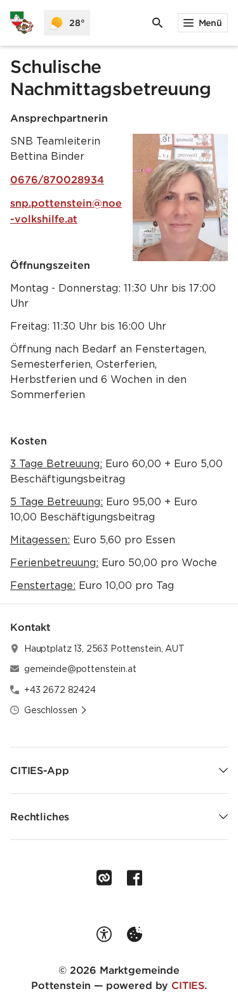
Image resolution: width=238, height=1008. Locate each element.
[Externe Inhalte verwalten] (134, 934)
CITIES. (189, 985)
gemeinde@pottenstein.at (80, 669)
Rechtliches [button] (39, 816)
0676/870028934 (57, 179)
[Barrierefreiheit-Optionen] (104, 934)
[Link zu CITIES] (104, 878)
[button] (180, 197)
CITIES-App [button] (39, 770)
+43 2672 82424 (60, 690)
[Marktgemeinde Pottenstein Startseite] (22, 22)
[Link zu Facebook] (134, 878)
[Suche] (157, 23)
